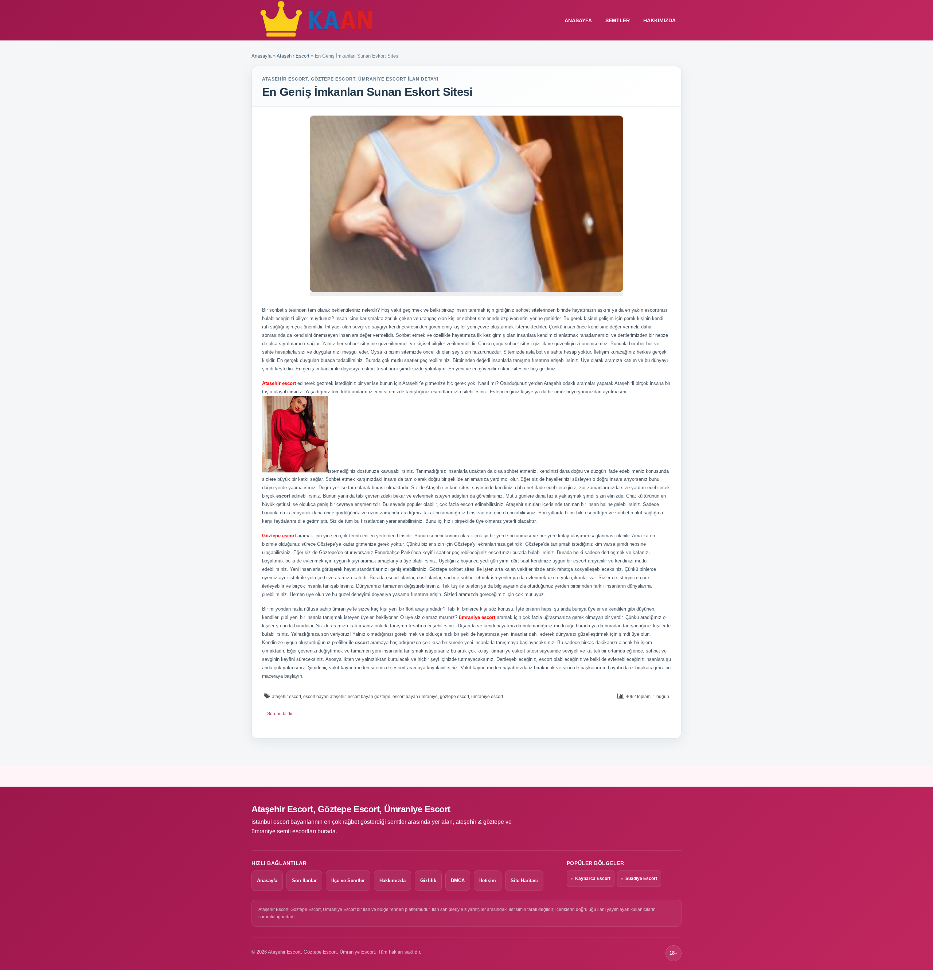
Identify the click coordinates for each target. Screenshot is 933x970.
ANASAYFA (578, 20)
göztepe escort (454, 696)
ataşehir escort (286, 696)
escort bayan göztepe (369, 696)
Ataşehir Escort (293, 56)
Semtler (617, 20)
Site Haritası (524, 880)
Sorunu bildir (280, 713)
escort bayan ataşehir (324, 696)
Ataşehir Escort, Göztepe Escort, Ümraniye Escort (350, 809)
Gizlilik (428, 880)
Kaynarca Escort (592, 878)
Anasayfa (261, 56)
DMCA (458, 880)
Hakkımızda (659, 20)
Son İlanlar (304, 880)
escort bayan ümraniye (415, 696)
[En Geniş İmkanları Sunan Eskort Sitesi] (466, 204)
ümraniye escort (487, 696)
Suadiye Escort (641, 878)
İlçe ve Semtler (348, 880)
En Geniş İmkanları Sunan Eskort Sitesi (367, 91)
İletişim (487, 880)
